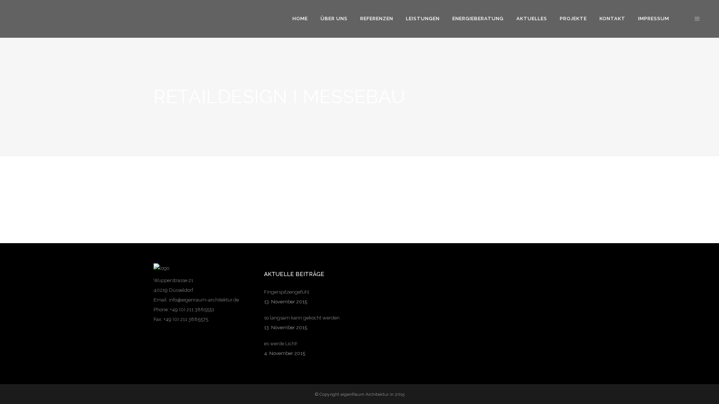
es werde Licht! (280, 343)
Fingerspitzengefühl (286, 292)
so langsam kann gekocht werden (302, 318)
